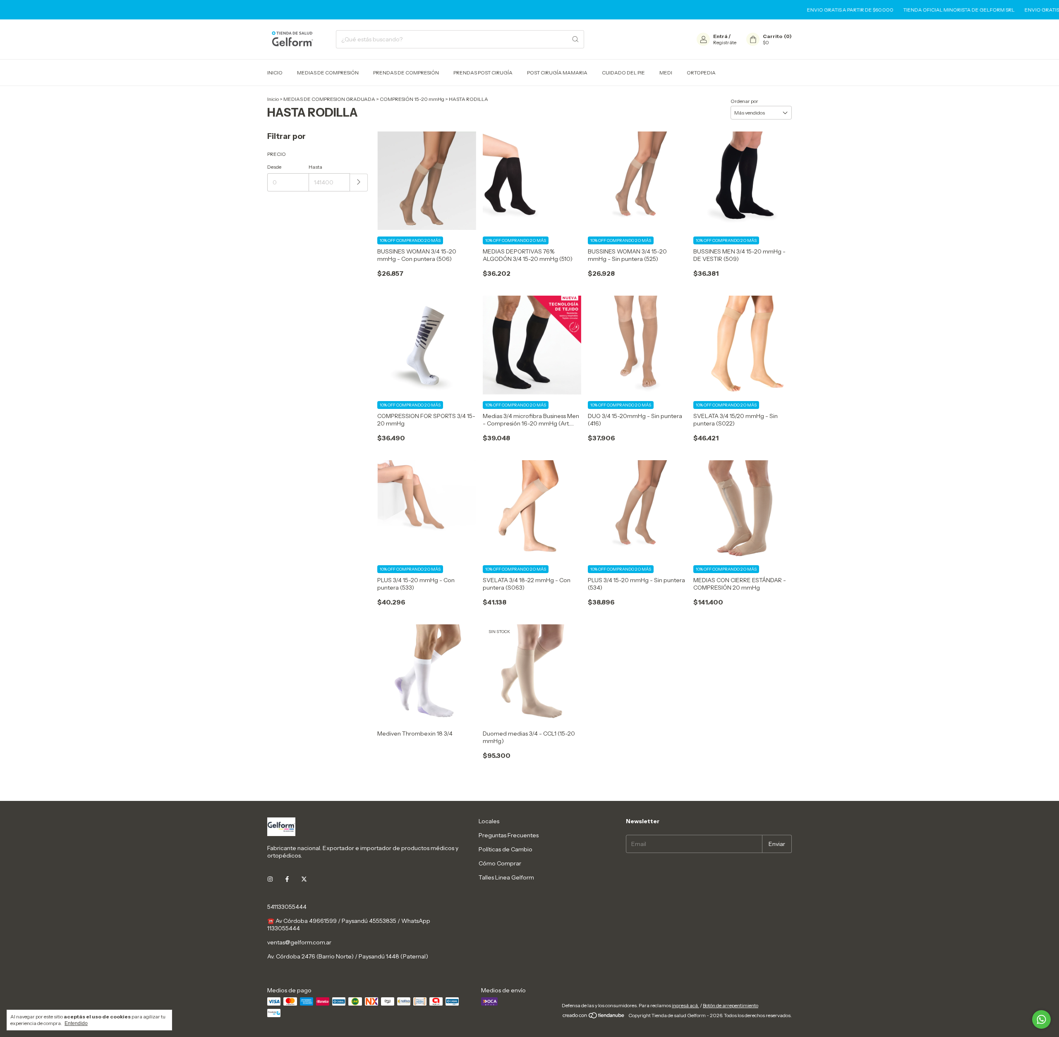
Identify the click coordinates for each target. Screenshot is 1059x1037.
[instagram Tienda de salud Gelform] (270, 879)
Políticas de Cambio (505, 849)
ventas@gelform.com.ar (299, 942)
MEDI (665, 72)
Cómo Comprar (500, 863)
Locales (489, 821)
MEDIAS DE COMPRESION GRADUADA (329, 99)
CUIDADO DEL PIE (623, 72)
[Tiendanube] (594, 1017)
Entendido (76, 1023)
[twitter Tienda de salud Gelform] (304, 879)
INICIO (275, 72)
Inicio (273, 99)
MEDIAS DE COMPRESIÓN (328, 72)
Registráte (724, 42)
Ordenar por (744, 101)
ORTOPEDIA (701, 72)
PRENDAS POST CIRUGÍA (483, 72)
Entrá (720, 36)
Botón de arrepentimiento (730, 1005)
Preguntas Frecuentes (509, 835)
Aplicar (359, 182)
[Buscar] (575, 39)
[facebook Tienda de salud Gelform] (287, 879)
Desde (274, 167)
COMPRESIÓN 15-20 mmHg (412, 99)
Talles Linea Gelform (506, 877)
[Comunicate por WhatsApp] (1041, 1019)
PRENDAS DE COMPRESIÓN (406, 72)
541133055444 (287, 906)
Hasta (315, 167)
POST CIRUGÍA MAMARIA (557, 72)
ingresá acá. (685, 1005)
